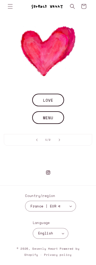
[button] (10, 6)
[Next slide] (59, 139)
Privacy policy (58, 255)
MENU (48, 117)
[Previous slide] (36, 139)
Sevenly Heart (45, 249)
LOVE (48, 100)
